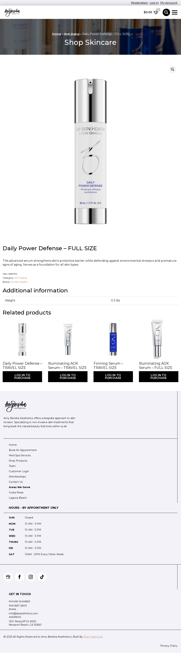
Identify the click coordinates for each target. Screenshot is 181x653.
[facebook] (19, 576)
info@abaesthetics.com (23, 613)
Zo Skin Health (19, 282)
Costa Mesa (16, 492)
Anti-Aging (71, 34)
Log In (154, 2)
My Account (168, 2)
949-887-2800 (18, 605)
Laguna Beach (18, 497)
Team (12, 466)
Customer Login (19, 471)
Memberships (17, 476)
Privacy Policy (168, 645)
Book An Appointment (23, 450)
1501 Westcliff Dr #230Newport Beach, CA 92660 (25, 623)
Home (56, 34)
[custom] (8, 576)
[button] (172, 69)
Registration (139, 2)
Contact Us (16, 481)
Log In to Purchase (22, 376)
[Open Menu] (174, 12)
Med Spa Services (20, 455)
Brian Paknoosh (93, 636)
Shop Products (18, 460)
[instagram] (30, 576)
